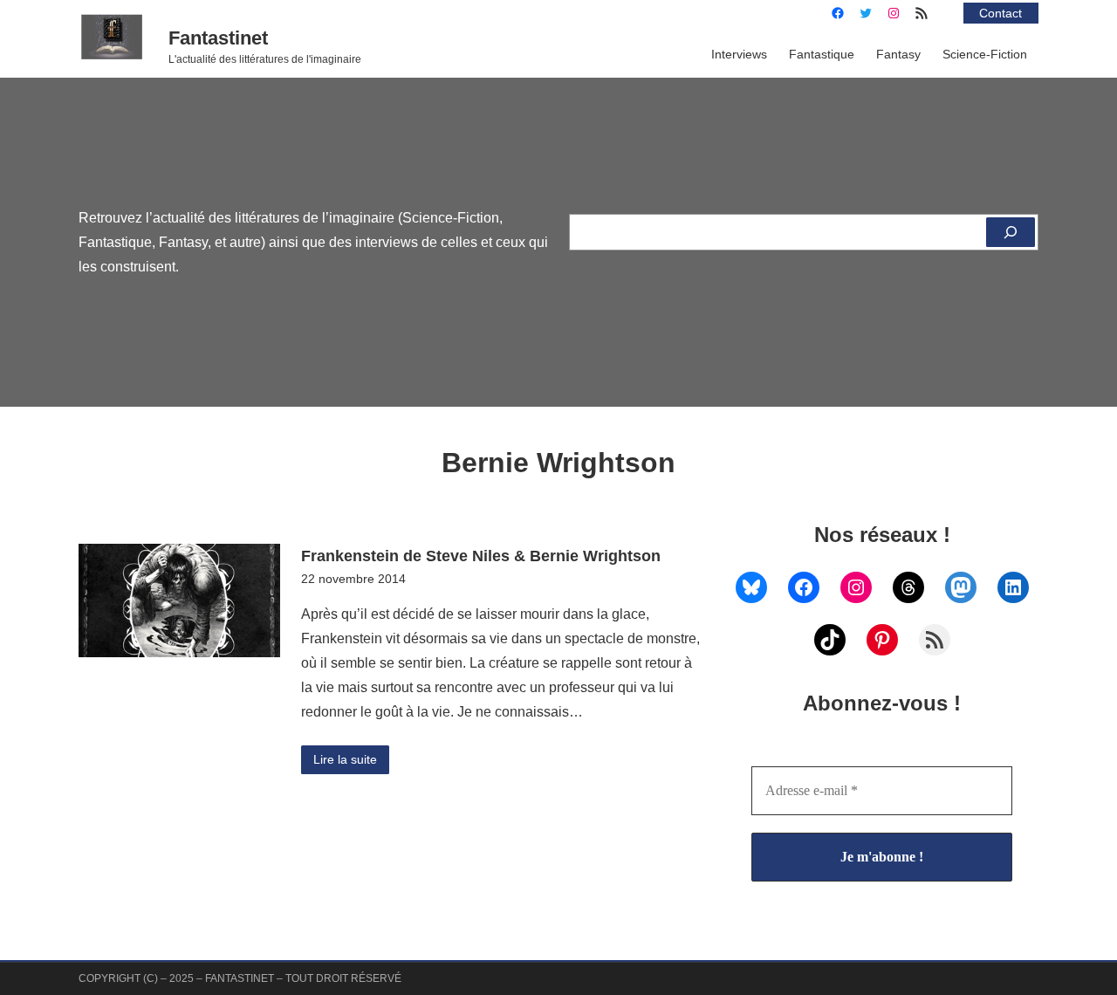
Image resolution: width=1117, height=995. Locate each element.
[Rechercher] (1010, 232)
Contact (1000, 13)
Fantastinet (218, 38)
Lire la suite (345, 759)
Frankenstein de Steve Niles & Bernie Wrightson (481, 555)
